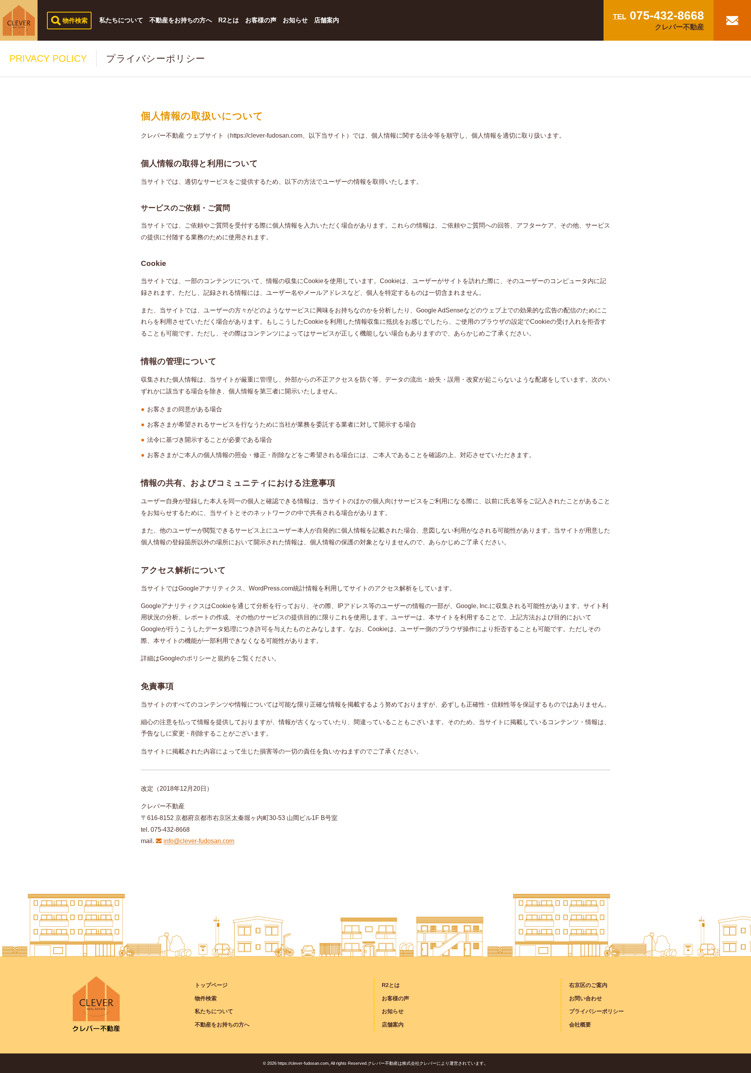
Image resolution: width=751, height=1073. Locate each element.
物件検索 (206, 998)
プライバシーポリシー (596, 1011)
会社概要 (580, 1024)
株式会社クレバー (419, 1063)
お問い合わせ (585, 998)
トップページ (211, 985)
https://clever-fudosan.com (303, 1063)
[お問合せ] (732, 20)
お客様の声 (395, 998)
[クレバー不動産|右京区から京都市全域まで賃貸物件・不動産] (19, 20)
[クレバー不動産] (96, 1003)
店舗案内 (393, 1024)
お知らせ (393, 1011)
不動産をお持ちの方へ (222, 1024)
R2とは (391, 985)
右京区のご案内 (588, 985)
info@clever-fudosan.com (198, 841)
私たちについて (214, 1011)
